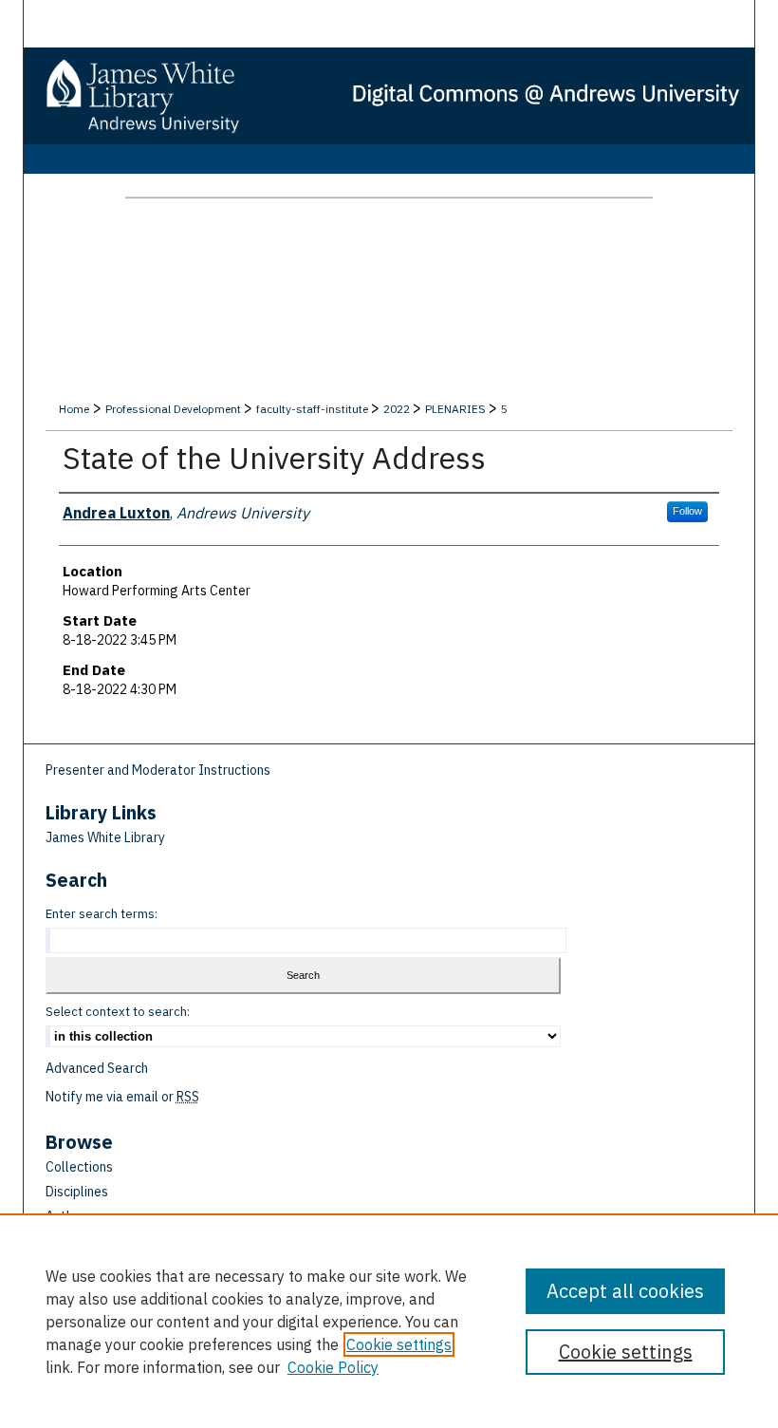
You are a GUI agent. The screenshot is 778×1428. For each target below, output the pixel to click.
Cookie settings (399, 1344)
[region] (389, 1320)
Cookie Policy (333, 1367)
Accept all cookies (625, 1291)
